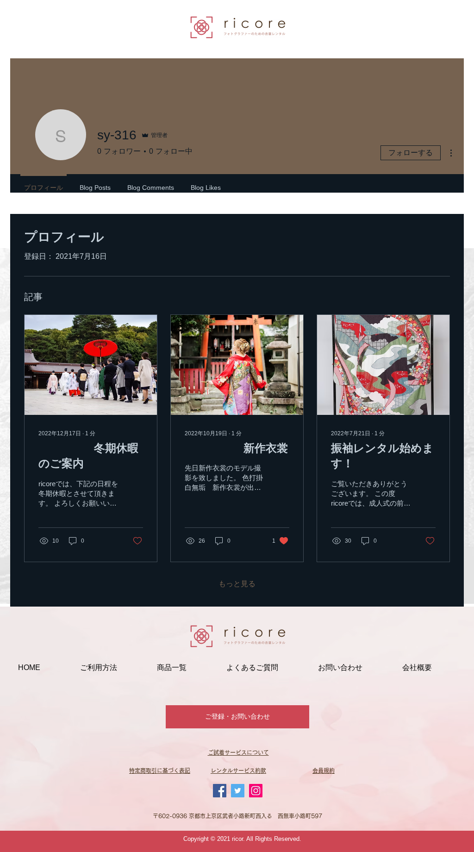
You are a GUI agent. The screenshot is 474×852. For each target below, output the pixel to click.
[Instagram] (255, 790)
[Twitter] (237, 790)
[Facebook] (219, 790)
